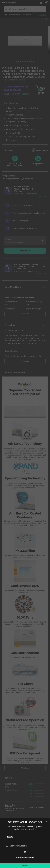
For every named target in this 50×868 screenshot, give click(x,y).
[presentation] (25, 837)
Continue (25, 865)
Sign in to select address (25, 858)
